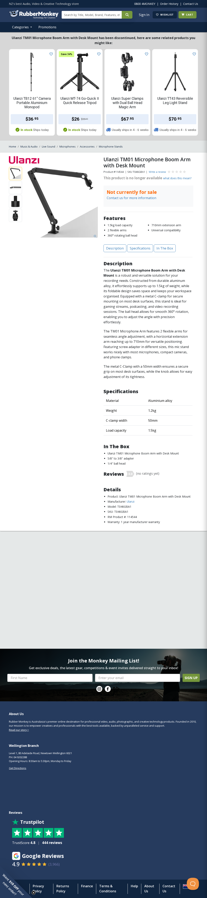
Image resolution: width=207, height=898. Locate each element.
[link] (99, 689)
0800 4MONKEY (144, 4)
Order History (169, 4)
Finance (87, 886)
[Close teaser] (34, 893)
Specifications (140, 248)
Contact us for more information (131, 198)
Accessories (87, 146)
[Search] (127, 15)
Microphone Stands (111, 146)
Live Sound (48, 146)
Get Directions (17, 768)
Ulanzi (130, 501)
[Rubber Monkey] (33, 17)
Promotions (47, 27)
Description (115, 248)
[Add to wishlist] (50, 53)
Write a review (157, 172)
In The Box (164, 248)
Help (134, 886)
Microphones (67, 146)
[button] (16, 882)
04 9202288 (20, 757)
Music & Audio (29, 146)
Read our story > (19, 730)
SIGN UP (191, 678)
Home (12, 146)
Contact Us (190, 4)
